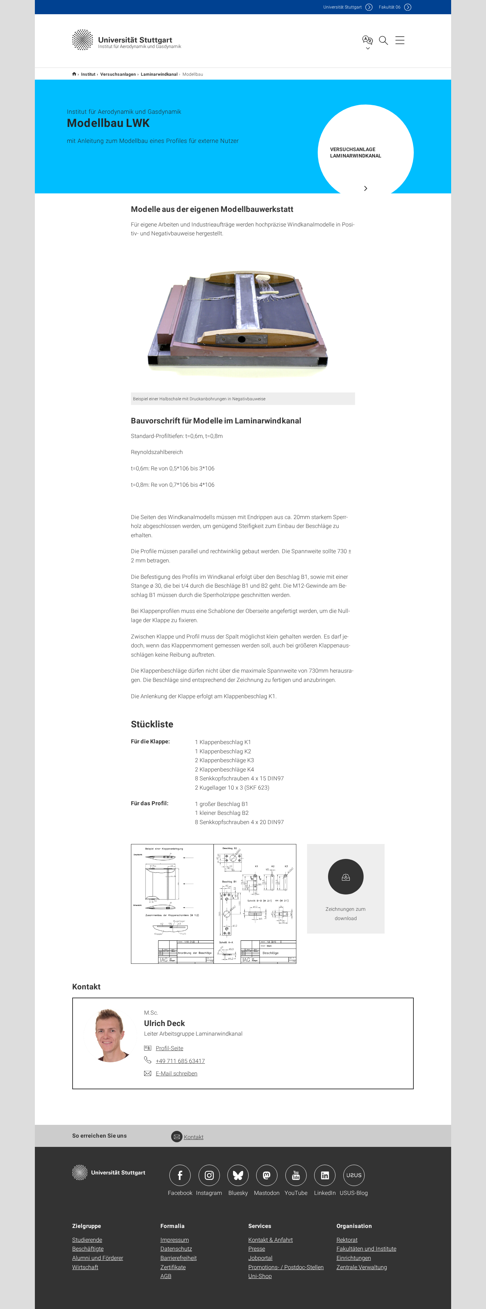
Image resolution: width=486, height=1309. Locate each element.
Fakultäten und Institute (366, 1248)
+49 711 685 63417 (180, 1060)
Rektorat (347, 1239)
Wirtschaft (85, 1267)
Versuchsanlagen (118, 74)
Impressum (174, 1239)
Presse (256, 1248)
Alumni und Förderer (97, 1257)
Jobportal (260, 1257)
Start (74, 74)
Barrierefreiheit (178, 1257)
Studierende (87, 1239)
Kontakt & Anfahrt (270, 1239)
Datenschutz (176, 1248)
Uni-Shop (260, 1275)
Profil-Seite (169, 1048)
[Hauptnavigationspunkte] (399, 39)
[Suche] (383, 39)
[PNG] (243, 318)
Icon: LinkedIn (325, 1175)
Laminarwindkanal (159, 74)
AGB (165, 1275)
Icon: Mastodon (267, 1175)
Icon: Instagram (209, 1175)
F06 (390, 7)
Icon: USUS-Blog (354, 1175)
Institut (88, 74)
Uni (342, 7)
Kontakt (194, 1136)
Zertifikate (173, 1267)
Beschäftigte (88, 1248)
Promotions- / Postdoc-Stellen (286, 1267)
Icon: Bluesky (238, 1175)
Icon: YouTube (296, 1175)
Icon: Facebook (180, 1175)
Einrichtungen (354, 1257)
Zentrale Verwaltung (362, 1267)
